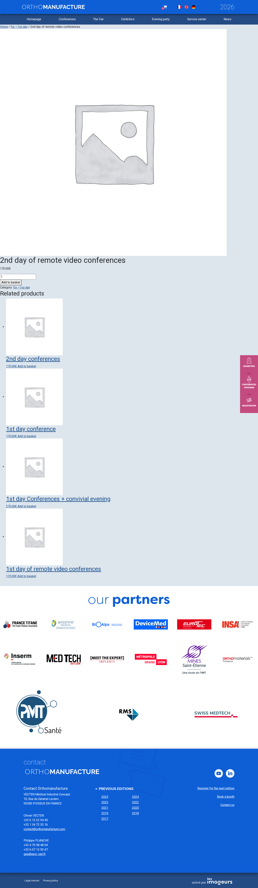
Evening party (161, 19)
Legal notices (32, 880)
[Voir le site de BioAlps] (107, 624)
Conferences (67, 19)
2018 (135, 813)
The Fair (98, 19)
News (227, 19)
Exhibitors (127, 19)
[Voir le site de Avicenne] (64, 624)
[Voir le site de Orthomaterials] (238, 659)
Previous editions (116, 789)
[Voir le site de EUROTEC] (194, 624)
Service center (196, 19)
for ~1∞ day (19, 27)
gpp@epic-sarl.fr (35, 854)
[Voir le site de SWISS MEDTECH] (216, 714)
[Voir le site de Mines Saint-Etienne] (194, 659)
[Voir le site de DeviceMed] (151, 624)
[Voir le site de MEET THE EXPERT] (107, 659)
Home (4, 27)
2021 (104, 808)
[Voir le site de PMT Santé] (42, 714)
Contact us (227, 805)
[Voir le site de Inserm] (20, 659)
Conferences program (249, 386)
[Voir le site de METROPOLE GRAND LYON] (151, 659)
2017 (104, 819)
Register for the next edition (215, 788)
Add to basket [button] (27, 366)
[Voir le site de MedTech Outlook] (64, 659)
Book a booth (225, 796)
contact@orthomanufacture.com (44, 829)
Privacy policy (50, 880)
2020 (135, 808)
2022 (135, 802)
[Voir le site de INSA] (238, 624)
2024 (135, 797)
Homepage (34, 19)
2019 (104, 813)
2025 (104, 797)
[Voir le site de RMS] (129, 714)
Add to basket (11, 282)
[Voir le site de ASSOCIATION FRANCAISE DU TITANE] (20, 624)
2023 (104, 802)
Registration (249, 405)
